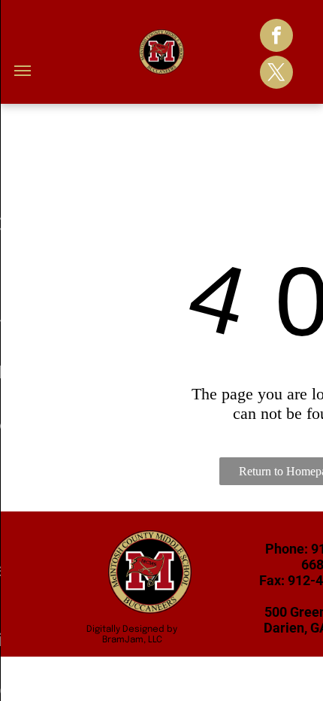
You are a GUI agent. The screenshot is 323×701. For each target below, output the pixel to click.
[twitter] (276, 74)
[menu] (23, 71)
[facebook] (276, 37)
